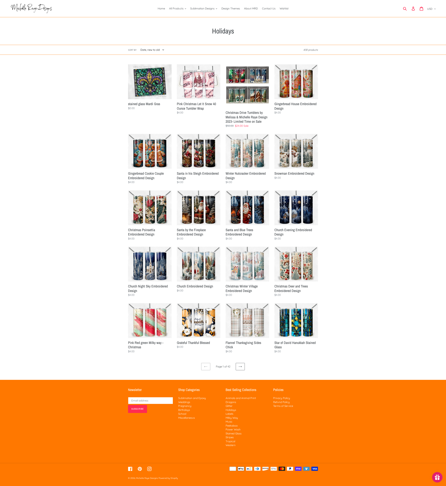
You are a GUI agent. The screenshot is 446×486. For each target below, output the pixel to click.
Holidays (231, 410)
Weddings (184, 402)
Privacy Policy (281, 398)
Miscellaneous (186, 417)
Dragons (231, 402)
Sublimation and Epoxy (192, 398)
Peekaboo (232, 425)
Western (231, 445)
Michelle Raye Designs (147, 478)
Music (229, 421)
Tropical (230, 441)
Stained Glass (233, 433)
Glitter (229, 406)
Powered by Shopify (168, 478)
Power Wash (233, 429)
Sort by (132, 50)
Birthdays (184, 410)
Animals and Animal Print (241, 398)
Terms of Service (283, 406)
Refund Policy (281, 402)
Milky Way (232, 417)
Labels (229, 413)
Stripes (230, 437)
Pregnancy (184, 406)
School (182, 413)
